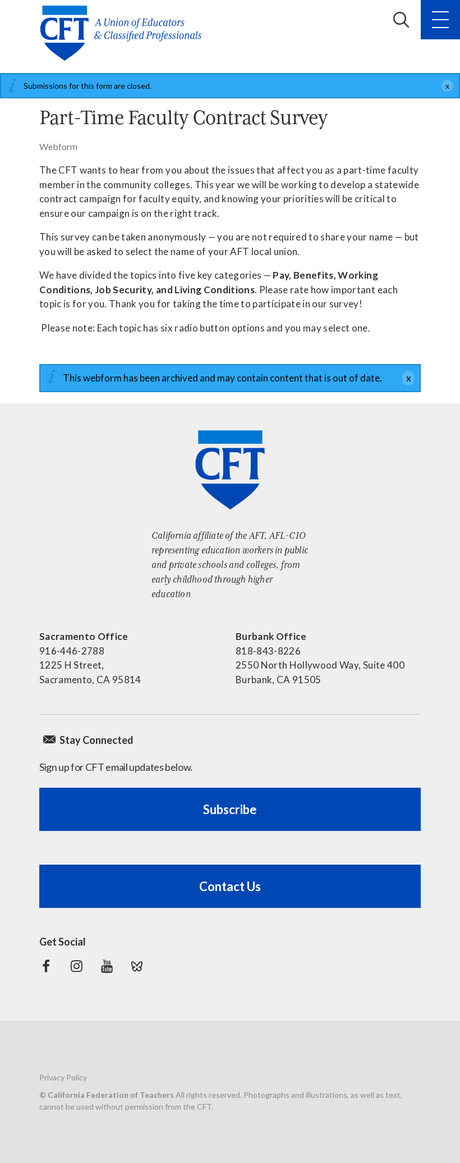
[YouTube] (106, 966)
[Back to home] (124, 33)
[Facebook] (46, 966)
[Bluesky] (137, 966)
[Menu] (440, 19)
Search (401, 19)
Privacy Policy (63, 1077)
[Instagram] (76, 966)
